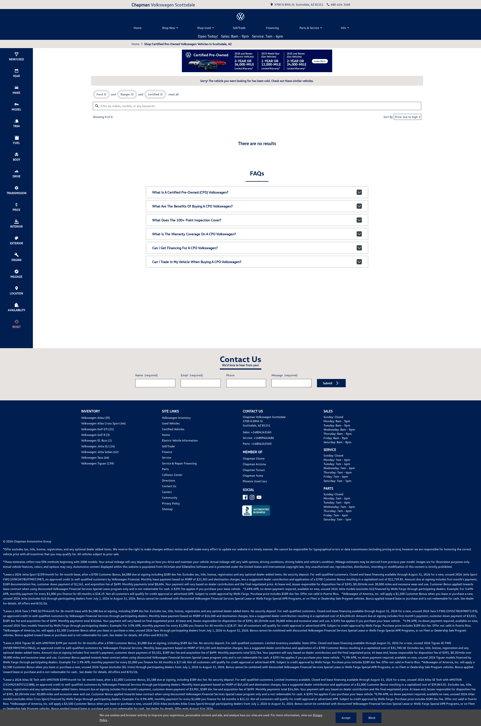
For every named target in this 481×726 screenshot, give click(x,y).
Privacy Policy (171, 503)
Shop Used (204, 28)
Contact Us (169, 486)
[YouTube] (259, 497)
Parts (165, 469)
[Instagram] (252, 497)
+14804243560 (261, 432)
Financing (272, 28)
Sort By (388, 117)
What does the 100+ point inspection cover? (186, 220)
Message (284, 375)
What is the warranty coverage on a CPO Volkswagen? (194, 234)
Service (166, 457)
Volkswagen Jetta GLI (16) (98, 446)
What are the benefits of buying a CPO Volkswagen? (192, 206)
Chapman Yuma (253, 475)
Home (137, 28)
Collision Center (172, 475)
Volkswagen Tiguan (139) (97, 463)
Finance (167, 452)
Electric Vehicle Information (180, 440)
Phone (230, 375)
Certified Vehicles (173, 429)
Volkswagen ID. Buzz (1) (96, 440)
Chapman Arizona (254, 464)
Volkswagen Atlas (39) (95, 418)
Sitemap (167, 509)
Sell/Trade (239, 28)
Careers (167, 492)
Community (169, 497)
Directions (168, 480)
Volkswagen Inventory (176, 418)
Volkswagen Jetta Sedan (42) (99, 452)
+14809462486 (264, 438)
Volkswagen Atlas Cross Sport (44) (103, 423)
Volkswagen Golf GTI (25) (97, 429)
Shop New (168, 28)
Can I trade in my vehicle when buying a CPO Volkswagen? (196, 262)
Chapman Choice (254, 458)
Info (343, 28)
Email (192, 375)
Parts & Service (309, 28)
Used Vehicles (171, 423)
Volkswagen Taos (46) (95, 457)
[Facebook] (245, 497)
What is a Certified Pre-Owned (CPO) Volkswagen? (190, 192)
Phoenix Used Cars (255, 481)
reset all (173, 94)
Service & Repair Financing (179, 463)
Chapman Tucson (254, 470)
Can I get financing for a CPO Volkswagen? (185, 248)
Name (146, 375)
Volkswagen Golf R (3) (95, 435)
